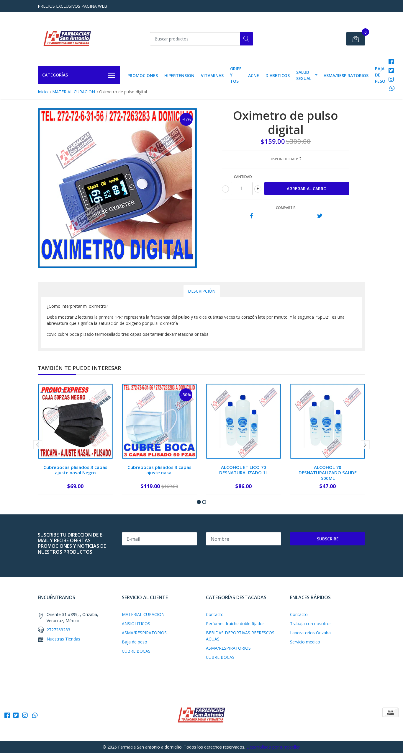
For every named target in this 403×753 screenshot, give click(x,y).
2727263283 (58, 630)
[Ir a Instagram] (391, 79)
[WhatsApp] (392, 88)
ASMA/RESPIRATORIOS (346, 75)
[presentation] (37, 444)
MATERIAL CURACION (73, 91)
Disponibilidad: (284, 159)
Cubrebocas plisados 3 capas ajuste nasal (159, 469)
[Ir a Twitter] (391, 70)
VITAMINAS (212, 75)
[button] (199, 502)
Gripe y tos (236, 75)
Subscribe (328, 539)
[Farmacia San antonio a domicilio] (67, 39)
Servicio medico (305, 642)
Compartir (286, 207)
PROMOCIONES (142, 75)
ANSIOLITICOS (136, 623)
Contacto (215, 614)
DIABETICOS (278, 75)
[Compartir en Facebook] (251, 216)
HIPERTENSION (179, 75)
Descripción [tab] (201, 291)
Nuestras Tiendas (63, 639)
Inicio (43, 91)
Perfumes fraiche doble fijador (235, 623)
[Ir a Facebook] (391, 62)
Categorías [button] (55, 75)
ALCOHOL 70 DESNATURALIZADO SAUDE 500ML (328, 472)
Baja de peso (380, 75)
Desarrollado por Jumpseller (273, 747)
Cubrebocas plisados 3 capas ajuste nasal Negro (75, 469)
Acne (253, 75)
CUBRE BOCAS (136, 651)
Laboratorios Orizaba (310, 632)
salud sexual (303, 75)
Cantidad (243, 176)
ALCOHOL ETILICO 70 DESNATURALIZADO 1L (243, 469)
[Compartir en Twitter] (319, 216)
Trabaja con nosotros (311, 623)
